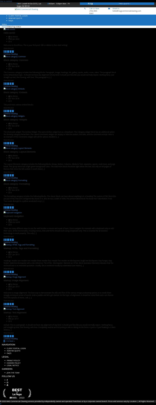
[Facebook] (88, 3)
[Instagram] (90, 3)
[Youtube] (92, 3)
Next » (12, 341)
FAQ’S (11, 20)
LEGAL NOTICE (13, 365)
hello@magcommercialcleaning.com (127, 11)
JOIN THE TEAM (13, 373)
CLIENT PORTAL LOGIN (18, 16)
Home (4, 27)
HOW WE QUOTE (15, 18)
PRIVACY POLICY (13, 360)
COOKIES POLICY (13, 363)
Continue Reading (11, 54)
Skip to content (6, 1)
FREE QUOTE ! (124, 3)
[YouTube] (7, 385)
